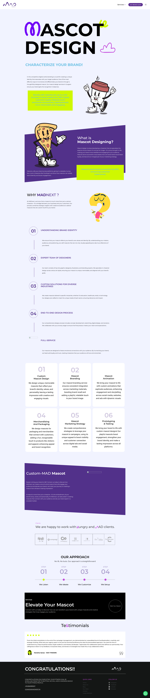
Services (120, 5)
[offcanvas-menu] (145, 4)
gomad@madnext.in (32, 689)
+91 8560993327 (30, 686)
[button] (145, 693)
